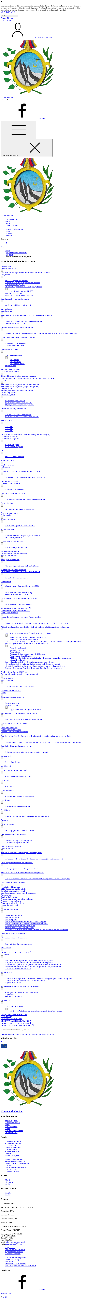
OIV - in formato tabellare (14, 457)
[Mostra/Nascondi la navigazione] (18, 130)
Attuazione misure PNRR (14, 1006)
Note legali (9, 1262)
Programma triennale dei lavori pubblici (24, 639)
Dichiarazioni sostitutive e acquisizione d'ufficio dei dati (20, 572)
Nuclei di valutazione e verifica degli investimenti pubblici (21, 853)
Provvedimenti (6, 582)
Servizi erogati (6, 766)
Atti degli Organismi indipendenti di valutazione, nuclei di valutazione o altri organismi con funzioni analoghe (44, 742)
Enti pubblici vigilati (8, 519)
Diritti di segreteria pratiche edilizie (13, 889)
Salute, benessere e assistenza (15, 1167)
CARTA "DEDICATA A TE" (11, 1019)
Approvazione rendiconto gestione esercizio (25, 709)
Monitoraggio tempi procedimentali (13, 570)
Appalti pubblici (11, 1149)
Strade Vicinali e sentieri (9, 897)
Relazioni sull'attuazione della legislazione (20, 926)
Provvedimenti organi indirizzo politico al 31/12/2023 (20, 586)
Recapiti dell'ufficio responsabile (16, 578)
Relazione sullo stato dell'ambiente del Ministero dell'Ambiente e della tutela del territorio (36, 930)
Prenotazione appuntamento (15, 1250)
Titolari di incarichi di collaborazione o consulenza (18, 376)
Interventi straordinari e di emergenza (14, 933)
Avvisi (7, 1184)
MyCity (5, 1297)
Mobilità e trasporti (12, 1156)
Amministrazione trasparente (15, 1258)
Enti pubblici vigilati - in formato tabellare (20, 526)
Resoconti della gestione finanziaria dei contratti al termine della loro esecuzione (33, 668)
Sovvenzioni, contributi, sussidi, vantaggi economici (19, 674)
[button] (11, 219)
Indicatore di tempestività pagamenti (13, 834)
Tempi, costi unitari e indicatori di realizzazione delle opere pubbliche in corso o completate (37, 879)
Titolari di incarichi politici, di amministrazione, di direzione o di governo (26, 315)
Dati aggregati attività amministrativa (14, 553)
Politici (7, 1129)
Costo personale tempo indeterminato (18, 403)
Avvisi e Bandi (15, 652)
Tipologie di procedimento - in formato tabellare (22, 566)
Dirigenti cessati (6, 389)
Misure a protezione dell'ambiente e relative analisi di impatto (26, 924)
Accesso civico (6, 972)
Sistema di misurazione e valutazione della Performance (20, 471)
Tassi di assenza (6, 421)
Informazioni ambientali (9, 905)
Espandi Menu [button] (6, 266)
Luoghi (8, 1193)
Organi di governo (11, 1121)
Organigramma (10, 366)
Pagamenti (9, 255)
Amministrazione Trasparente (16, 253)
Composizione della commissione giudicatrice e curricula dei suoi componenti (32, 664)
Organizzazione (6, 311)
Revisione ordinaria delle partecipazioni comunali (22, 536)
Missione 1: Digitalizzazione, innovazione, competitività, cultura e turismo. (36, 1011)
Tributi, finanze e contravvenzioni (17, 1163)
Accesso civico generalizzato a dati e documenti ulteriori (25, 981)
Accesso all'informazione (14, 229)
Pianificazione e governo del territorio (14, 883)
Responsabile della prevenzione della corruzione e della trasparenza (29, 963)
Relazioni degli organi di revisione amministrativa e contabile (26, 752)
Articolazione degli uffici (9, 349)
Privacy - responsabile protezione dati (14, 1015)
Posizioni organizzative (9, 393)
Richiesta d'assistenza (12, 1254)
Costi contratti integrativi (14, 447)
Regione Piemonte (7, 18)
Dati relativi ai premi (8, 503)
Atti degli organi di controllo (15, 345)
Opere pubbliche (7, 848)
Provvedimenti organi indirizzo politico (19, 592)
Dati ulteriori (5, 1000)
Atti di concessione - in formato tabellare (19, 687)
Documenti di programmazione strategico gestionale (23, 287)
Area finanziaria (15, 362)
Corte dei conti (6, 756)
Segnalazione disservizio (14, 1252)
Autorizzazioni (10, 1169)
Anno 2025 (9, 429)
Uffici (7, 1125)
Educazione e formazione (14, 1159)
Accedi (3, 247)
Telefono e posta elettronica (10, 370)
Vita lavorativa (10, 1145)
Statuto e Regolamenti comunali (16, 281)
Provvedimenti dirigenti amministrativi (18, 604)
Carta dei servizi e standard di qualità (14, 770)
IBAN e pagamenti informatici (11, 846)
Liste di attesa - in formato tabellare (17, 806)
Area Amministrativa (17, 364)
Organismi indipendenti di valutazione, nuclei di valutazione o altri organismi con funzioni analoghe (36, 736)
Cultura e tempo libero (13, 1143)
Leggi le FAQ (10, 1248)
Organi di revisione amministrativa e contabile (17, 746)
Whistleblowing (6, 1017)
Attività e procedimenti (9, 555)
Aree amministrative (12, 1123)
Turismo (8, 1153)
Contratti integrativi (12, 445)
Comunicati (9, 1182)
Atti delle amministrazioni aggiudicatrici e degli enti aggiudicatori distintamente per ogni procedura (35, 627)
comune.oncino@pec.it (13, 1244)
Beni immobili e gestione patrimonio (14, 723)
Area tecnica (14, 360)
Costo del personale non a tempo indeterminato (22, 417)
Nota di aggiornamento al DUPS (21, 291)
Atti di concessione (7, 680)
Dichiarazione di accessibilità (15, 1264)
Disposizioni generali (8, 268)
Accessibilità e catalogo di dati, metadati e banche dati (20, 986)
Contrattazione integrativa (10, 439)
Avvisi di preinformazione (19, 648)
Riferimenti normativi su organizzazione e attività (22, 283)
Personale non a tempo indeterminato (14, 409)
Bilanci (3, 693)
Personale (4, 380)
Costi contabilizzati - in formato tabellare (19, 796)
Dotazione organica (8, 395)
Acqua (7, 231)
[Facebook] (6, 243)
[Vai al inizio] (2, 1042)
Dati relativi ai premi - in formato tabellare (20, 509)
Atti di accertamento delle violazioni (18, 969)
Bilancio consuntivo (12, 705)
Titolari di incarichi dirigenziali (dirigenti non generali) (20, 387)
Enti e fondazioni (11, 1127)
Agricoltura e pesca (12, 1171)
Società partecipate (7, 529)
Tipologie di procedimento (10, 560)
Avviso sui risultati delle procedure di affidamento (27, 654)
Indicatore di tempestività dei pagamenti (19, 840)
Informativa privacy (12, 1260)
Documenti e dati (11, 1133)
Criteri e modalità (7, 678)
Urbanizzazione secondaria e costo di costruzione (18, 893)
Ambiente (8, 1165)
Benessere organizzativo (9, 513)
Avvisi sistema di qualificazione (21, 656)
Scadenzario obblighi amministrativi (18, 305)
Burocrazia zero (6, 309)
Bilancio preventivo (12, 703)
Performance (5, 467)
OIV (2, 451)
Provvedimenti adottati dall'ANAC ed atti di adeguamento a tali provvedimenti (33, 967)
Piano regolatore (6, 895)
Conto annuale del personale (15, 401)
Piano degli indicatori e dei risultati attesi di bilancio (19, 713)
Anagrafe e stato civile (13, 1141)
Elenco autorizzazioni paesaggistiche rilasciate (17, 899)
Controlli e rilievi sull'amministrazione (14, 732)
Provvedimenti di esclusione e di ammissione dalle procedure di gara (29, 662)
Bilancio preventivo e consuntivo (12, 697)
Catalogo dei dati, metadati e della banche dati (21, 993)
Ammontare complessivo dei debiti (17, 842)
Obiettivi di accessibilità (13, 997)
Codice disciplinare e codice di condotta (19, 295)
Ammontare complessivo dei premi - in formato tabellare (25, 499)
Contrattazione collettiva (9, 437)
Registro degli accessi (13, 983)
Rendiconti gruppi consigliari (15, 343)
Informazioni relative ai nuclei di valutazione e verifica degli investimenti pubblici (34, 859)
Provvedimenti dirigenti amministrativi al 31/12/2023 (19, 598)
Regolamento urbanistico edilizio (12, 903)
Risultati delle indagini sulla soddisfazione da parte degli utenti (27, 816)
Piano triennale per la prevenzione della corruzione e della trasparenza (25, 273)
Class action (5, 780)
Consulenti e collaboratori (10, 372)
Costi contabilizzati (7, 790)
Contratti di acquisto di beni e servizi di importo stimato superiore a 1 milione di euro (35, 666)
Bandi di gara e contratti (9, 613)
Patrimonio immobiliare (9, 728)
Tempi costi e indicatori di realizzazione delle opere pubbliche (22, 873)
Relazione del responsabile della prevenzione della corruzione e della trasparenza (33, 965)
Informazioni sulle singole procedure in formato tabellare (21, 617)
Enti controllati (6, 515)
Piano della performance (9, 481)
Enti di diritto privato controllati (12, 541)
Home (7, 251)
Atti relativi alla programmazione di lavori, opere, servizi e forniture (29, 633)
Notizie (8, 1180)
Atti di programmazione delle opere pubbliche (17, 863)
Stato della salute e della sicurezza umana (19, 928)
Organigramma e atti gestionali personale (19, 405)
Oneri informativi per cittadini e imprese (15, 299)
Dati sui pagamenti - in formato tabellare (19, 831)
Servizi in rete (6, 810)
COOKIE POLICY (8, 12)
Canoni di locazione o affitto (11, 730)
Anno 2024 (9, 431)
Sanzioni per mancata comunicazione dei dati (17, 327)
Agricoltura (9, 233)
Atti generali (5, 275)
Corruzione (5, 954)
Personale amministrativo (14, 1131)
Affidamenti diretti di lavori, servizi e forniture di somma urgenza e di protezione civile (40, 658)
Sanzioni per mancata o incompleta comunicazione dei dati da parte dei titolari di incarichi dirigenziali (41, 333)
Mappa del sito (6, 1293)
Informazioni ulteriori (17, 660)
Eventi (7, 1195)
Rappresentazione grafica (10, 551)
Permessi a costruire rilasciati (11, 901)
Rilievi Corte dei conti (13, 762)
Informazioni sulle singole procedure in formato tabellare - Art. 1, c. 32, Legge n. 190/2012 (37, 623)
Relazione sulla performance (11, 483)
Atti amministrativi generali (15, 285)
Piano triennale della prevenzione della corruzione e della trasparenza (29, 961)
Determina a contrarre (17, 650)
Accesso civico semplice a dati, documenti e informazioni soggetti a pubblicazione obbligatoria (38, 979)
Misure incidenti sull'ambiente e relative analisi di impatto (25, 922)
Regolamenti (9, 995)
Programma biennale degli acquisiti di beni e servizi (28, 637)
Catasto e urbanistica (12, 1151)
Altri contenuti (6, 948)
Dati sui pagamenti (7, 824)
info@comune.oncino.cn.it (15, 1242)
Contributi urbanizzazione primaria (13, 891)
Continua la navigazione (9, 16)
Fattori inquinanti (11, 920)
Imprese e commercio (12, 1147)
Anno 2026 (9, 427)
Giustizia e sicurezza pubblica (15, 1161)
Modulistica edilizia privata (10, 887)
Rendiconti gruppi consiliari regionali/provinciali (18, 337)
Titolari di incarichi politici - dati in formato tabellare (23, 321)
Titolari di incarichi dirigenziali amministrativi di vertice (20, 385)
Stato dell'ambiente (12, 918)
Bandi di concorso (7, 460)
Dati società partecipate (13, 538)
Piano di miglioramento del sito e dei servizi (20, 1266)
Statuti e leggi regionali (13, 293)
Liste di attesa (6, 800)
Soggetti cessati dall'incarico (15, 323)
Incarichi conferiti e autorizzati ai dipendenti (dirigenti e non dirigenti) (25, 435)
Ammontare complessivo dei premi (13, 493)
